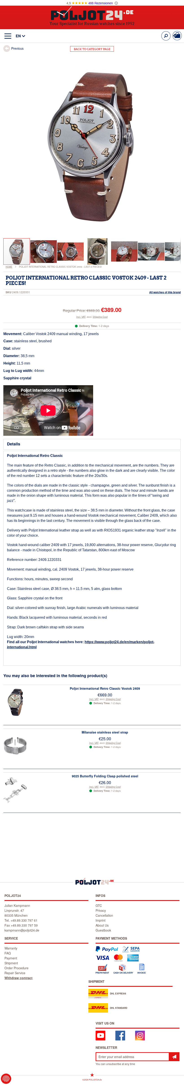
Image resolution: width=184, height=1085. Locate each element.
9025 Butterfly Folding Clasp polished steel (105, 776)
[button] (18, 36)
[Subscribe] (174, 1056)
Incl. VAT (80, 316)
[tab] (92, 444)
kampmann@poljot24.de (21, 930)
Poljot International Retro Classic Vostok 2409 (105, 688)
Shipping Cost (100, 316)
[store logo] (92, 13)
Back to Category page (92, 49)
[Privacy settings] (6, 1079)
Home (9, 266)
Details (13, 444)
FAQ (7, 953)
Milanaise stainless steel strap (105, 732)
